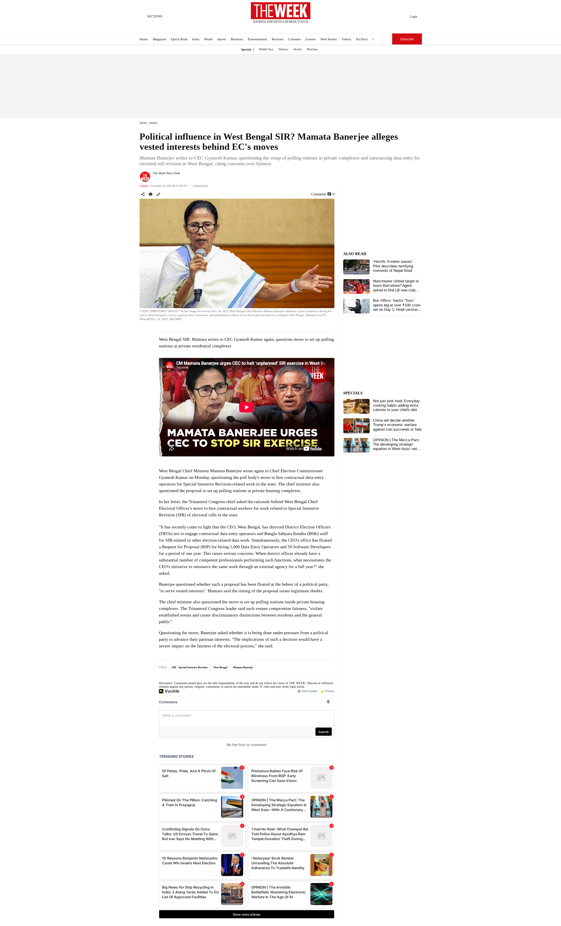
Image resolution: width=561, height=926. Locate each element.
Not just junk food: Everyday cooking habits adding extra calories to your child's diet (396, 405)
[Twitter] (269, 27)
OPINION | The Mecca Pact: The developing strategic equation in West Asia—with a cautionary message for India (396, 449)
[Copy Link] (158, 194)
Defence (283, 49)
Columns (294, 39)
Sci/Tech (362, 39)
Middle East (266, 49)
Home (144, 39)
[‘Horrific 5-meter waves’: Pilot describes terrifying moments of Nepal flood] (356, 266)
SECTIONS (154, 16)
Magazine (159, 39)
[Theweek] (280, 10)
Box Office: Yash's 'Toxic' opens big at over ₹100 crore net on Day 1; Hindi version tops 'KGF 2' (396, 307)
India (195, 39)
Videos (346, 39)
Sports (221, 39)
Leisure (311, 39)
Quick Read (179, 39)
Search (387, 39)
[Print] (150, 194)
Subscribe (407, 39)
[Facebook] (262, 27)
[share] (143, 194)
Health (298, 49)
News (143, 123)
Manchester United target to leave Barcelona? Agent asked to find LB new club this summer (396, 288)
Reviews (277, 39)
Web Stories (329, 39)
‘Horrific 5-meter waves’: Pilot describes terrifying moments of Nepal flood (393, 266)
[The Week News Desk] (145, 176)
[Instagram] (277, 27)
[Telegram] (298, 27)
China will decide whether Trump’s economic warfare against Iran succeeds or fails (397, 425)
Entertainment (257, 39)
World (208, 39)
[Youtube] (284, 27)
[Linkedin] (291, 27)
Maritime (312, 49)
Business (237, 39)
